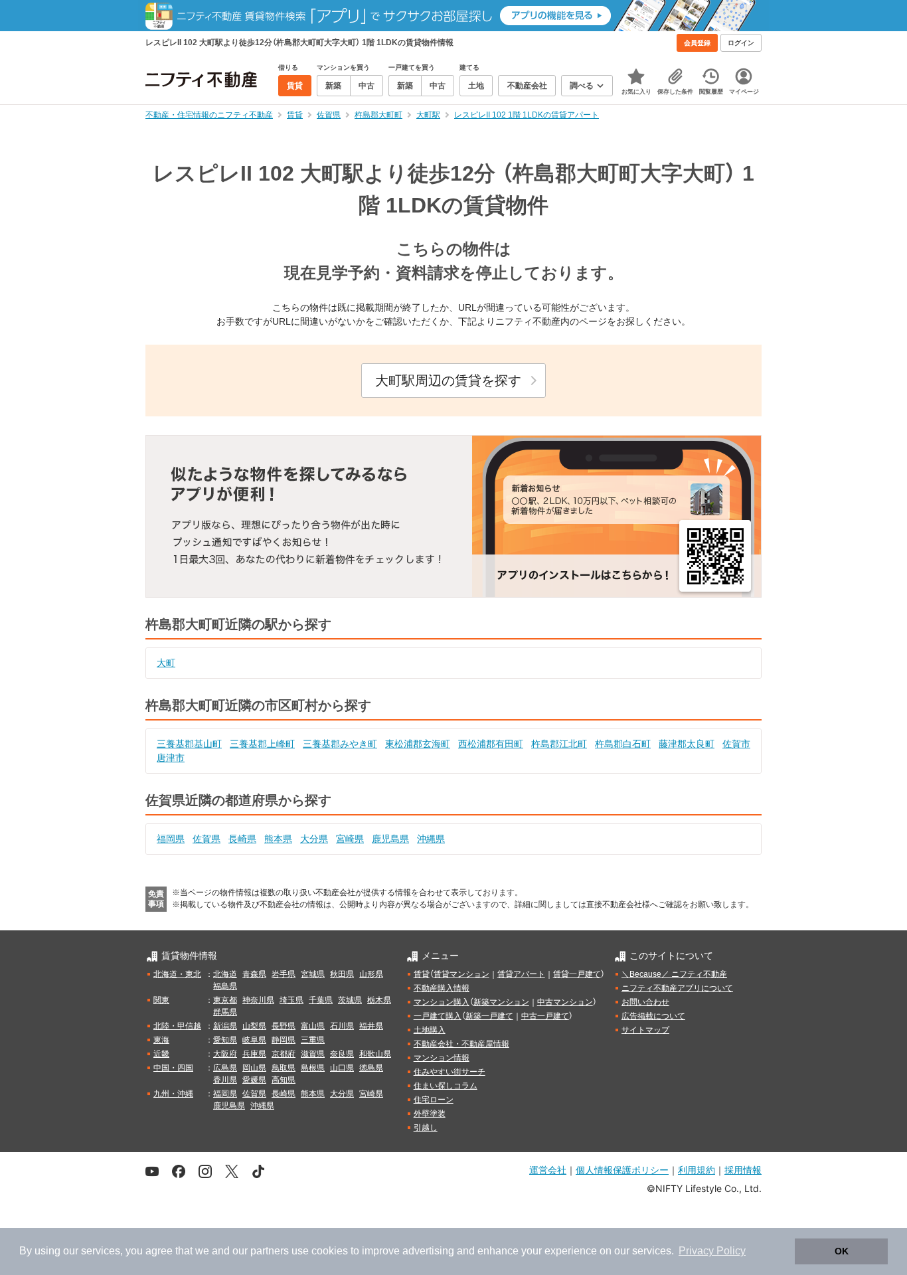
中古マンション (565, 1002)
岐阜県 (254, 1040)
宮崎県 (350, 838)
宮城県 (313, 974)
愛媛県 (254, 1079)
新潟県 (225, 1026)
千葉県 (321, 1000)
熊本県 (278, 838)
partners (269, 1250)
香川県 (225, 1079)
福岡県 (171, 838)
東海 (161, 1040)
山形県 (371, 974)
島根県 (313, 1067)
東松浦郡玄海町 (417, 743)
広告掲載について (653, 1016)
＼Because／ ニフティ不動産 (674, 974)
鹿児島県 (390, 838)
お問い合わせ (645, 1002)
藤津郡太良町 (686, 743)
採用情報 (743, 1169)
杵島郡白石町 (623, 743)
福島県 (225, 986)
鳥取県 (283, 1067)
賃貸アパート (521, 974)
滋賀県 (313, 1054)
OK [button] (842, 1251)
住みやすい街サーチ (449, 1071)
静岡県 (283, 1040)
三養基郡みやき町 (340, 743)
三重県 (313, 1040)
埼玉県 (291, 1000)
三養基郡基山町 (189, 743)
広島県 (225, 1067)
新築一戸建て (489, 1016)
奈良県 (342, 1054)
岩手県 (283, 974)
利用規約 (696, 1169)
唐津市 (171, 757)
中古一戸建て (545, 1016)
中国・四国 (173, 1067)
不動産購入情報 (441, 988)
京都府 (283, 1054)
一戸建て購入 (437, 1016)
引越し (426, 1127)
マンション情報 (441, 1057)
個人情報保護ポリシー (622, 1169)
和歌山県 (375, 1054)
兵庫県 (254, 1054)
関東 (161, 1000)
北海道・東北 (177, 974)
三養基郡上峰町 (262, 743)
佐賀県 (206, 838)
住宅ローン (434, 1099)
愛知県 (225, 1040)
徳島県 (371, 1067)
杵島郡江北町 (559, 743)
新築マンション (501, 1002)
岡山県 (254, 1067)
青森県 (254, 974)
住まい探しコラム (445, 1085)
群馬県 (225, 1012)
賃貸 (422, 974)
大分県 (314, 838)
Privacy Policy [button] (712, 1250)
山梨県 (254, 1026)
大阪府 (225, 1054)
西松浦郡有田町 (490, 743)
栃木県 (379, 1000)
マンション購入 (441, 1002)
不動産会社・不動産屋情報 (461, 1044)
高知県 (283, 1079)
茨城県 (350, 1000)
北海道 (225, 974)
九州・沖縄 (173, 1093)
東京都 (225, 1000)
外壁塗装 (430, 1113)
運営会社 (547, 1169)
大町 (166, 662)
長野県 (283, 1026)
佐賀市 (736, 743)
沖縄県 (431, 838)
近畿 (161, 1054)
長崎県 (242, 838)
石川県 (342, 1026)
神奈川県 (258, 1000)
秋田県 (342, 974)
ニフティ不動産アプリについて (677, 988)
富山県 (313, 1026)
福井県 (371, 1026)
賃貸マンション (461, 974)
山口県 (342, 1067)
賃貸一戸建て (577, 974)
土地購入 (430, 1030)
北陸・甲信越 (177, 1026)
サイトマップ (645, 1030)
